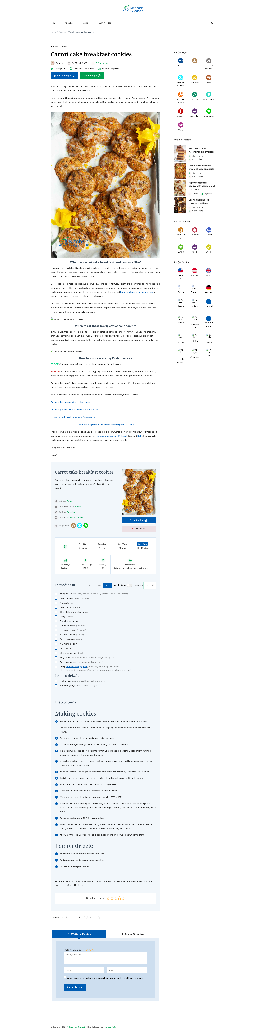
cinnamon (72, 626)
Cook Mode (120, 585)
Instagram (112, 436)
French (194, 292)
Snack (64, 47)
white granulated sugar (74, 612)
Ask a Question (134, 934)
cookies (73, 918)
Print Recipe (90, 75)
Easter (81, 918)
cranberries (71, 653)
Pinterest (122, 436)
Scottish (209, 342)
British (209, 275)
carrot (94, 594)
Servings (139, 585)
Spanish (194, 357)
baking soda (69, 621)
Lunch (180, 252)
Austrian (194, 275)
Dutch (181, 292)
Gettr (139, 436)
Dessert (195, 235)
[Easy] (73, 525)
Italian (180, 323)
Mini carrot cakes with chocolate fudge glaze (73, 417)
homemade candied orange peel (137, 292)
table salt (68, 644)
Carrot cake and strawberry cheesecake (71, 402)
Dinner (208, 235)
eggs (67, 603)
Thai (209, 356)
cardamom (73, 630)
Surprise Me (105, 22)
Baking (78, 506)
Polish (195, 341)
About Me (70, 22)
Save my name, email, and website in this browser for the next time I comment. (105, 978)
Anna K (59, 63)
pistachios (87, 657)
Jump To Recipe (62, 75)
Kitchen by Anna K (76, 1027)
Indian (194, 306)
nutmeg (72, 635)
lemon (82, 681)
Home (54, 22)
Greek (180, 306)
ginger (71, 639)
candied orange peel (76, 667)
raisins (65, 648)
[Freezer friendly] (79, 525)
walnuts (81, 662)
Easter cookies (93, 918)
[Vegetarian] (85, 525)
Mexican (180, 342)
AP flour (67, 616)
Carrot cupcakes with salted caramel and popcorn (76, 409)
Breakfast (55, 47)
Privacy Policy (110, 1027)
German (209, 292)
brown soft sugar (71, 607)
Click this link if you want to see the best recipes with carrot (105, 424)
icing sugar (79, 685)
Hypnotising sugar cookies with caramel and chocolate (202, 186)
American (71, 512)
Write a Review (81, 934)
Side (194, 252)
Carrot (64, 918)
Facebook (101, 436)
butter (75, 598)
